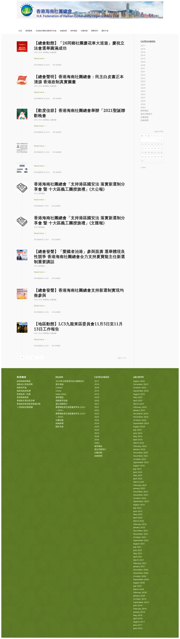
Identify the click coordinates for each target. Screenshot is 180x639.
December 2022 (140, 491)
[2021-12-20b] (22, 167)
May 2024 (137, 436)
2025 (143, 94)
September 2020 (141, 579)
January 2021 (139, 566)
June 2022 (137, 511)
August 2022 (139, 504)
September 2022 (141, 501)
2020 (143, 61)
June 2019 (137, 605)
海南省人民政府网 (25, 384)
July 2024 (137, 429)
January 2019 (139, 612)
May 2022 (137, 514)
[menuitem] (20, 30)
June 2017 (137, 625)
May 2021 (137, 553)
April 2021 (137, 556)
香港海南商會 (23, 397)
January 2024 (139, 449)
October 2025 (139, 387)
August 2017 (139, 621)
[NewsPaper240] (22, 187)
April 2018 (137, 618)
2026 (143, 100)
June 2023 (137, 472)
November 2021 (140, 534)
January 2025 (139, 410)
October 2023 (139, 459)
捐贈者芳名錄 (61, 400)
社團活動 (53, 52)
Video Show (61, 394)
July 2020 (137, 586)
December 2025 (140, 384)
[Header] (90, 14)
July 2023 (137, 468)
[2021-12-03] (22, 327)
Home (58, 390)
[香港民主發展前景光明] (22, 147)
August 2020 (139, 582)
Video (143, 107)
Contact (59, 387)
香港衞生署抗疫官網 (26, 400)
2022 (143, 74)
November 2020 (140, 573)
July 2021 (137, 547)
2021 (36, 52)
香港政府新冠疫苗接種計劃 (28, 403)
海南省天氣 (22, 387)
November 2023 (140, 455)
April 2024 (137, 439)
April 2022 (137, 517)
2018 (143, 48)
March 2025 (138, 403)
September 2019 (141, 602)
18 (145, 153)
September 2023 (141, 462)
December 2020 (140, 569)
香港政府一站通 (24, 394)
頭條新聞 (145, 120)
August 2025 (139, 394)
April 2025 (137, 400)
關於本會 (60, 426)
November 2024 (140, 416)
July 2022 (137, 508)
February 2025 (140, 407)
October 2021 (139, 537)
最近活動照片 (146, 114)
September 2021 (141, 540)
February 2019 (140, 608)
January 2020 (139, 595)
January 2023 (139, 488)
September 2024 (141, 423)
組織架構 (60, 423)
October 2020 (139, 576)
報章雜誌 (46, 52)
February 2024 (140, 446)
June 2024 (137, 433)
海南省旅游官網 (24, 390)
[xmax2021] (22, 114)
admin (58, 65)
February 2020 (140, 592)
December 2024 (140, 413)
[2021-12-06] (22, 293)
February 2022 (140, 524)
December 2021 (140, 530)
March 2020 (138, 589)
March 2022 (138, 521)
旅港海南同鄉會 (24, 381)
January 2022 (139, 527)
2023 (143, 81)
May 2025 (137, 397)
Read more (39, 58)
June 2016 (137, 628)
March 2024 (138, 442)
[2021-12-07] (22, 255)
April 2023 (137, 478)
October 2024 (139, 420)
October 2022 (139, 498)
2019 (143, 55)
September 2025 (141, 390)
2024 (143, 87)
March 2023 (138, 481)
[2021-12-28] (22, 80)
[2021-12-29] (22, 46)
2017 (143, 45)
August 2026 (139, 381)
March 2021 (138, 560)
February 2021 (140, 563)
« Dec (143, 167)
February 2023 (140, 485)
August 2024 (139, 426)
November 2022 (140, 495)
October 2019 (139, 599)
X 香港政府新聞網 (25, 407)
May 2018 (137, 615)
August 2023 (139, 465)
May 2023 (137, 475)
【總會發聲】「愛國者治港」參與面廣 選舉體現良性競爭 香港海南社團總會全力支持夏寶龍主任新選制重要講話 (79, 256)
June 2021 (137, 550)
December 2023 (140, 452)
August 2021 (139, 543)
